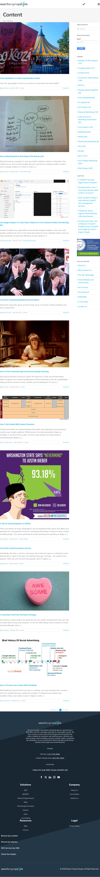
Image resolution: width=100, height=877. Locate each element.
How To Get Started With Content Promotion (17, 424)
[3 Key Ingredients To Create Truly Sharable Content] (34, 48)
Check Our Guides (8, 854)
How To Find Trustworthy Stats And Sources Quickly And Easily (24, 372)
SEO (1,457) (82, 156)
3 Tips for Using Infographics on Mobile (15, 524)
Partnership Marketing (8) (88, 141)
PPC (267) (82, 146)
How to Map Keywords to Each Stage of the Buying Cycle (22, 156)
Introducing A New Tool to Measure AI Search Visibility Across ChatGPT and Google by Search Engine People (88, 226)
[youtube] (58, 777)
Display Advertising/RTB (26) (88, 91)
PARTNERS (82, 297)
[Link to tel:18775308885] (83, 4)
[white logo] (50, 721)
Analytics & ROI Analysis (29, 240)
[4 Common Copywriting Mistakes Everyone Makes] (34, 272)
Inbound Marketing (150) (88, 112)
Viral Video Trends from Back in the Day (15, 548)
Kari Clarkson (5, 387)
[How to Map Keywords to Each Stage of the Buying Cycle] (34, 124)
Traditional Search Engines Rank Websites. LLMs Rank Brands (88, 213)
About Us (82, 265)
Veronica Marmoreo (7, 442)
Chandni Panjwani (6, 240)
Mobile (26, 539)
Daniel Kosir (5, 563)
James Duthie (5, 88)
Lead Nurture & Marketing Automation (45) (87, 119)
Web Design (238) (85, 168)
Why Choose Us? (85, 270)
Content (22, 88)
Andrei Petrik (5, 171)
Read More (66, 88)
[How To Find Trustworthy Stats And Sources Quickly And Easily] (34, 343)
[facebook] (41, 777)
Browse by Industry (9, 842)
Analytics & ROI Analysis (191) (88, 61)
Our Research (83, 292)
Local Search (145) (85, 127)
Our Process (83, 287)
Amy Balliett (5, 539)
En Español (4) (84, 102)
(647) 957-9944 (58, 758)
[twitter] (46, 777)
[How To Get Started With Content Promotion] (34, 407)
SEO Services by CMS (10, 848)
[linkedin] (50, 777)
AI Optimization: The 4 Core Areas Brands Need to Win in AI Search (88, 190)
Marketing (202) (84, 132)
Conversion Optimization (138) (88, 79)
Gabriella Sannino (6, 312)
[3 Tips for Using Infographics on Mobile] (34, 484)
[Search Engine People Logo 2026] (14, 2)
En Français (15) (84, 107)
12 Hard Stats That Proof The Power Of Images (18, 615)
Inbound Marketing (25, 171)
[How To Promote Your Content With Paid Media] (34, 659)
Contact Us (82, 306)
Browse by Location (9, 836)
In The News (83, 302)
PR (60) (81, 151)
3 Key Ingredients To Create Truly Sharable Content (20, 78)
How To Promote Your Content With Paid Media (18, 685)
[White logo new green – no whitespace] (12, 867)
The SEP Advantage (86, 275)
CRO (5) (81, 85)
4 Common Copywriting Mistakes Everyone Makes (19, 300)
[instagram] (54, 777)
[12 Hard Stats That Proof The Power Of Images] (34, 590)
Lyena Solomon (6, 700)
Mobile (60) (82, 136)
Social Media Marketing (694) (87, 162)
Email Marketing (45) (86, 97)
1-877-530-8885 (53, 754)
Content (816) (83, 73)
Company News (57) (86, 68)
